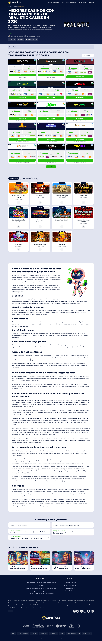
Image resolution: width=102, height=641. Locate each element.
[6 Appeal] (62, 241)
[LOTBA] (26, 626)
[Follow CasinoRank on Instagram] (77, 611)
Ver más (50, 167)
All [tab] (36, 178)
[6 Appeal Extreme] (40, 241)
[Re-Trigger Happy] (62, 193)
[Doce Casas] (50, 626)
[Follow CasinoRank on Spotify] (88, 611)
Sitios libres (82, 2)
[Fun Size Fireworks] (18, 217)
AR (10, 611)
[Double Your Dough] (62, 217)
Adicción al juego (62, 638)
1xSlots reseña (22, 77)
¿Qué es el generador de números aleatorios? (41, 593)
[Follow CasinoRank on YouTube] (84, 611)
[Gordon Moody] (61, 626)
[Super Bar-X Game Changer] (18, 193)
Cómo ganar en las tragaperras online (41, 591)
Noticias (91, 2)
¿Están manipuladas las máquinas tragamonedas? (41, 582)
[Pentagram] (83, 193)
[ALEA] (38, 626)
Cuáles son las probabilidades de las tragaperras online (41, 588)
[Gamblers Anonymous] (71, 626)
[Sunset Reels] (40, 193)
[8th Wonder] (18, 241)
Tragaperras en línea (53, 2)
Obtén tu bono (22, 75)
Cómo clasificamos (70, 591)
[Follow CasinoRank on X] (81, 611)
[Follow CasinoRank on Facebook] (74, 611)
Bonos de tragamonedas (69, 2)
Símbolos (41, 585)
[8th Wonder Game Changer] (83, 217)
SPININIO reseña (51, 77)
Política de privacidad (70, 585)
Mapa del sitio (80, 638)
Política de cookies (43, 638)
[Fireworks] (40, 217)
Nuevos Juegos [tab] (27, 178)
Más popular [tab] (14, 178)
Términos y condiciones (23, 638)
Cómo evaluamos (70, 588)
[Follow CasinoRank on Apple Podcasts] (92, 611)
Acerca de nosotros (70, 582)
